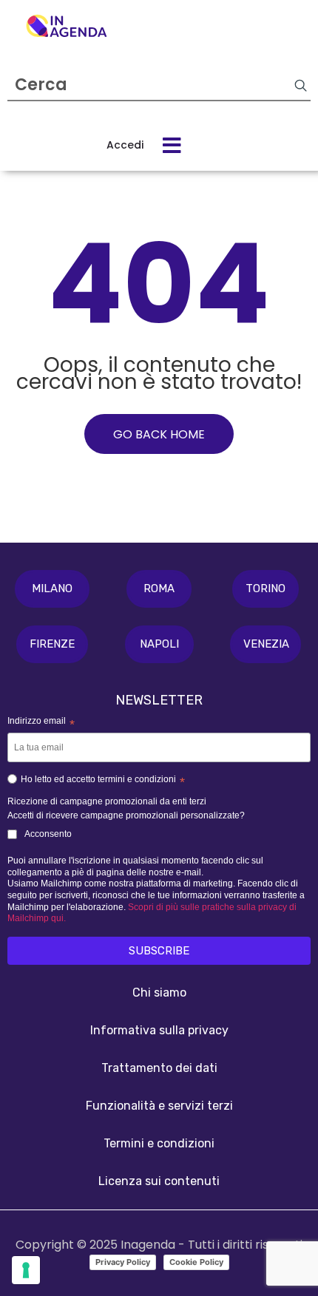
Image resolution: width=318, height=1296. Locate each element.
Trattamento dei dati (159, 1068)
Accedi (124, 145)
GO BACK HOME (159, 434)
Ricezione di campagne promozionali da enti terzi (106, 801)
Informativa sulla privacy (159, 1030)
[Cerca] (300, 85)
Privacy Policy (122, 1262)
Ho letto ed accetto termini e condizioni (103, 781)
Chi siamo (159, 992)
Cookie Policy (196, 1262)
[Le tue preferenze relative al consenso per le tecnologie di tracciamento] (26, 1270)
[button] (52, 589)
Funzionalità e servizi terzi (159, 1106)
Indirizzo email (41, 722)
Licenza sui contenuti (159, 1181)
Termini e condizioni (159, 1143)
